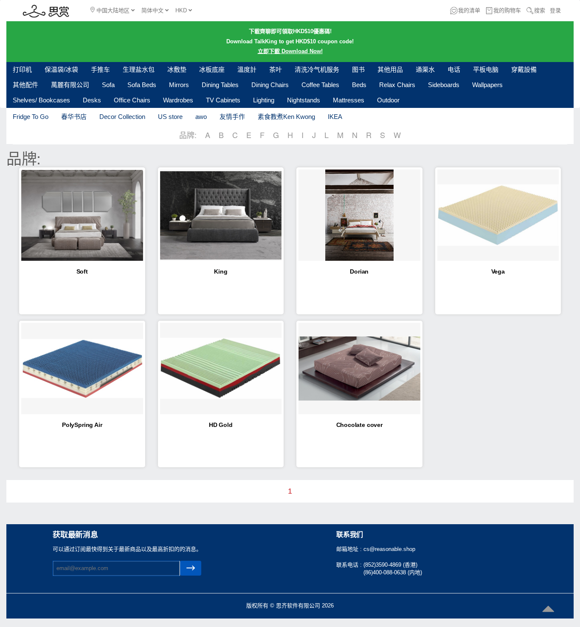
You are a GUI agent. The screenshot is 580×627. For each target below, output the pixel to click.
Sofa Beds (141, 84)
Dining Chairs (270, 84)
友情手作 (232, 116)
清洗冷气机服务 (317, 69)
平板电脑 (485, 69)
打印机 (22, 69)
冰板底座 (212, 69)
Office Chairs (132, 100)
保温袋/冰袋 (61, 69)
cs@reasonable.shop (389, 549)
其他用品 (390, 69)
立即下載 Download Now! (290, 51)
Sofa (108, 84)
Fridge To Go (30, 116)
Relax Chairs (397, 84)
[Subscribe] (190, 568)
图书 (358, 69)
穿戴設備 (524, 69)
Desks (92, 100)
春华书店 (74, 116)
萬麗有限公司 (70, 84)
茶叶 (275, 69)
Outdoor (388, 100)
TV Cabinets (223, 100)
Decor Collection (122, 116)
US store (170, 116)
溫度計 (246, 69)
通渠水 (425, 69)
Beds (359, 84)
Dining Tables (220, 84)
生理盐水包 (139, 69)
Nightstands (303, 100)
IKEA (335, 116)
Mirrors (179, 84)
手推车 (100, 69)
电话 (454, 69)
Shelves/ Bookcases (41, 100)
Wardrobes (178, 100)
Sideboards (443, 84)
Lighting (263, 100)
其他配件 (25, 84)
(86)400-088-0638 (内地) (392, 572)
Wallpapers (487, 84)
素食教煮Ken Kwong (286, 116)
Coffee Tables (320, 84)
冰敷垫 (176, 69)
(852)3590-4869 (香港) (390, 565)
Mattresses (348, 100)
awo (201, 116)
